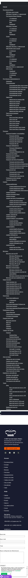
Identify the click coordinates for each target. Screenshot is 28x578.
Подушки (5, 131)
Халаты (8, 324)
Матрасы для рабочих (12, 375)
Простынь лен (13, 119)
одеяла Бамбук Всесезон (16, 229)
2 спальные (12, 51)
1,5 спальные (13, 18)
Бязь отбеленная (14, 399)
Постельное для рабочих (13, 381)
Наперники (9, 81)
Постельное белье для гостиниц (15, 369)
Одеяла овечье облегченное (17, 212)
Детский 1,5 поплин (14, 349)
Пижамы (8, 326)
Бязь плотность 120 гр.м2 (16, 403)
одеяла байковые (11, 216)
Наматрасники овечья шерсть (14, 292)
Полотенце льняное (11, 306)
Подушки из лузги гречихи (13, 178)
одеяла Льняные (10, 192)
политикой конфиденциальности (10, 571)
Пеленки (8, 332)
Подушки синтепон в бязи (16, 162)
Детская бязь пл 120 (15, 351)
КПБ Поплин (9, 69)
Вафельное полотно (11, 407)
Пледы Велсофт (10, 312)
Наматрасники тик (11, 282)
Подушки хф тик (13, 143)
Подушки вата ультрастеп (16, 176)
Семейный (12, 24)
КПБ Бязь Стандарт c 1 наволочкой (16, 14)
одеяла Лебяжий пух (12, 235)
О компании (7, 497)
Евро (10, 22)
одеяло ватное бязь (15, 247)
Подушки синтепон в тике (16, 168)
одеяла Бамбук (10, 226)
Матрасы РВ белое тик (15, 256)
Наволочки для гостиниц (13, 359)
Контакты (6, 510)
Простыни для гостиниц (13, 371)
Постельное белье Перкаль (13, 16)
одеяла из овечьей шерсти (13, 206)
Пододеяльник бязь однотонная (18, 85)
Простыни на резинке (12, 113)
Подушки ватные (11, 170)
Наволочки (9, 97)
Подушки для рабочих (12, 379)
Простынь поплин (14, 123)
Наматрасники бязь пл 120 (13, 284)
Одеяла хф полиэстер (15, 224)
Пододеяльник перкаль (15, 91)
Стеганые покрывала (12, 316)
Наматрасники (7, 279)
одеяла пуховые (10, 196)
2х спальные (12, 20)
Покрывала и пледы (8, 310)
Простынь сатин (14, 125)
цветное (11, 302)
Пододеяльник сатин (15, 95)
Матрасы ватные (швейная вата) (15, 277)
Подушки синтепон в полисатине (18, 164)
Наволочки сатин (14, 105)
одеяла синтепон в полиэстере (18, 202)
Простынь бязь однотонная (17, 127)
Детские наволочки (11, 341)
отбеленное (12, 300)
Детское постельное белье (14, 346)
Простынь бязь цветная (16, 117)
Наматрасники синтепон (13, 293)
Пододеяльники (10, 83)
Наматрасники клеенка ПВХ (14, 288)
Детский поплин (13, 355)
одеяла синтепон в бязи (16, 200)
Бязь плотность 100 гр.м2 (16, 401)
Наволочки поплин (14, 103)
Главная (5, 7)
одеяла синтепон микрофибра (17, 204)
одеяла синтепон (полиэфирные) (15, 198)
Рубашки (8, 328)
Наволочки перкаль (14, 101)
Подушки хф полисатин (15, 139)
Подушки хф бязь (14, 136)
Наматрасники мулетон (12, 290)
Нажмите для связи (7, 576)
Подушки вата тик (14, 174)
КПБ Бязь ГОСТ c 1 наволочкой (14, 67)
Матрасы (5, 251)
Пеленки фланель (14, 337)
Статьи (6, 508)
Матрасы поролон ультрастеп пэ (18, 276)
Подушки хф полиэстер (15, 141)
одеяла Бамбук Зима (15, 231)
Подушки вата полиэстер (16, 172)
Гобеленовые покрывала (13, 314)
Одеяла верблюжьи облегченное (18, 190)
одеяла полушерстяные (13, 194)
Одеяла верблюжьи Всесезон (17, 186)
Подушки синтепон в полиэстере (18, 166)
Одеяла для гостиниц (12, 361)
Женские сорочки (11, 320)
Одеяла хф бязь (13, 221)
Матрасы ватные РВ (12, 253)
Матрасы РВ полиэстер (15, 260)
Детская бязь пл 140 (15, 353)
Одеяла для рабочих (12, 377)
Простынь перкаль (14, 121)
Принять (4, 574)
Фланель (8, 409)
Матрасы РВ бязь (14, 258)
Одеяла (5, 182)
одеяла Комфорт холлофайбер (14, 218)
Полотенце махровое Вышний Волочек (17, 308)
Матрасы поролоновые (12, 267)
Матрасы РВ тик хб (14, 263)
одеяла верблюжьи (11, 184)
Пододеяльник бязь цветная (17, 89)
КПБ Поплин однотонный (13, 48)
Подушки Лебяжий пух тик (16, 152)
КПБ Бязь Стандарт (11, 26)
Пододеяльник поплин (15, 93)
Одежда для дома (8, 318)
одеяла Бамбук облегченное (17, 233)
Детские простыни (11, 345)
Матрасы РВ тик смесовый (17, 261)
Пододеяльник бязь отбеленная (18, 87)
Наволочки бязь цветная (16, 111)
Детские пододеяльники (13, 343)
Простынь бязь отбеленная (17, 129)
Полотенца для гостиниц (13, 367)
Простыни (9, 115)
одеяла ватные (10, 245)
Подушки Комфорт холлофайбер (15, 133)
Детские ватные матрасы (13, 339)
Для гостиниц (7, 357)
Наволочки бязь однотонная (17, 107)
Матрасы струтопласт (12, 265)
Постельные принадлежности (11, 79)
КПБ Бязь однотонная (12, 12)
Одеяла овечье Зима (15, 210)
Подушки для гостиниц (12, 365)
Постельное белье (8, 10)
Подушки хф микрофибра (16, 138)
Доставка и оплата (9, 505)
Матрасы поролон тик (15, 270)
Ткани (4, 383)
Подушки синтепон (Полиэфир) (14, 159)
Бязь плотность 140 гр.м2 (16, 405)
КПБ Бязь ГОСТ (10, 56)
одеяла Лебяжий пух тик (16, 243)
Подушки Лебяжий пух (12, 145)
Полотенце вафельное (12, 298)
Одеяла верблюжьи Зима (16, 188)
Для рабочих (7, 485)
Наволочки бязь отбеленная (17, 109)
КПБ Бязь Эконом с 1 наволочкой (15, 46)
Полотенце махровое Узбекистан (15, 304)
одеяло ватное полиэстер (16, 249)
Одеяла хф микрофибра (16, 223)
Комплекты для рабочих (10, 373)
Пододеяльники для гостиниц (14, 363)
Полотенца (6, 295)
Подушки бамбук (11, 157)
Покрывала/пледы (8, 475)
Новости (6, 503)
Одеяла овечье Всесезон (16, 208)
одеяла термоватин (11, 214)
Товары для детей (8, 330)
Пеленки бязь (13, 335)
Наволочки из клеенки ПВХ (16, 99)
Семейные (12, 65)
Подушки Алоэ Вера (11, 153)
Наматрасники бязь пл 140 (13, 286)
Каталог (6, 500)
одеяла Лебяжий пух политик (17, 241)
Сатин (8, 36)
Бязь (7, 385)
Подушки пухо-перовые (12, 156)
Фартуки (8, 322)
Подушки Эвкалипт (11, 180)
